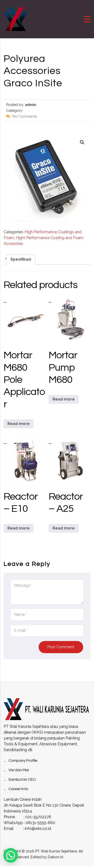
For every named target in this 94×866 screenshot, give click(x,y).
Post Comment (60, 647)
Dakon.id (55, 857)
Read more (18, 423)
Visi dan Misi (18, 770)
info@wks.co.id (38, 828)
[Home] (16, 18)
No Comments (24, 116)
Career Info (18, 789)
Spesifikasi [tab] (20, 259)
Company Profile (22, 760)
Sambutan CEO (22, 779)
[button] (82, 142)
